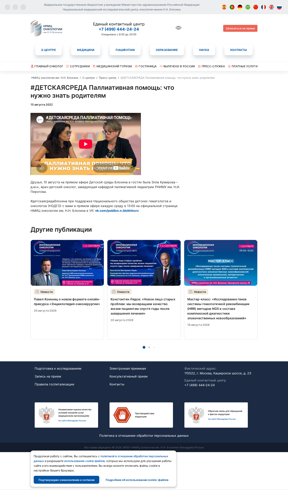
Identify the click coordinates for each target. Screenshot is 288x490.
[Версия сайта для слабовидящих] (178, 30)
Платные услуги (244, 66)
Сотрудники (80, 66)
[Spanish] (224, 7)
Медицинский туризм (114, 66)
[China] (256, 7)
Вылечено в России (179, 66)
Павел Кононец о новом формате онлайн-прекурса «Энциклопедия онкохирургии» (67, 301)
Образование (167, 50)
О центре (48, 50)
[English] (271, 7)
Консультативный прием (129, 376)
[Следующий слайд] (257, 289)
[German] (240, 7)
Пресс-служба (213, 66)
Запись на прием (48, 376)
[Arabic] (248, 7)
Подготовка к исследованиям (58, 368)
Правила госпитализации (54, 384)
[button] (144, 347)
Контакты (238, 50)
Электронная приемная (128, 368)
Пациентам (125, 50)
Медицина (85, 50)
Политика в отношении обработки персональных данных (144, 436)
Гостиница (148, 66)
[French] (264, 7)
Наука (204, 50)
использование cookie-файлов (84, 461)
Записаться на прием (240, 28)
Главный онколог (48, 66)
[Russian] (279, 7)
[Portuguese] (232, 7)
